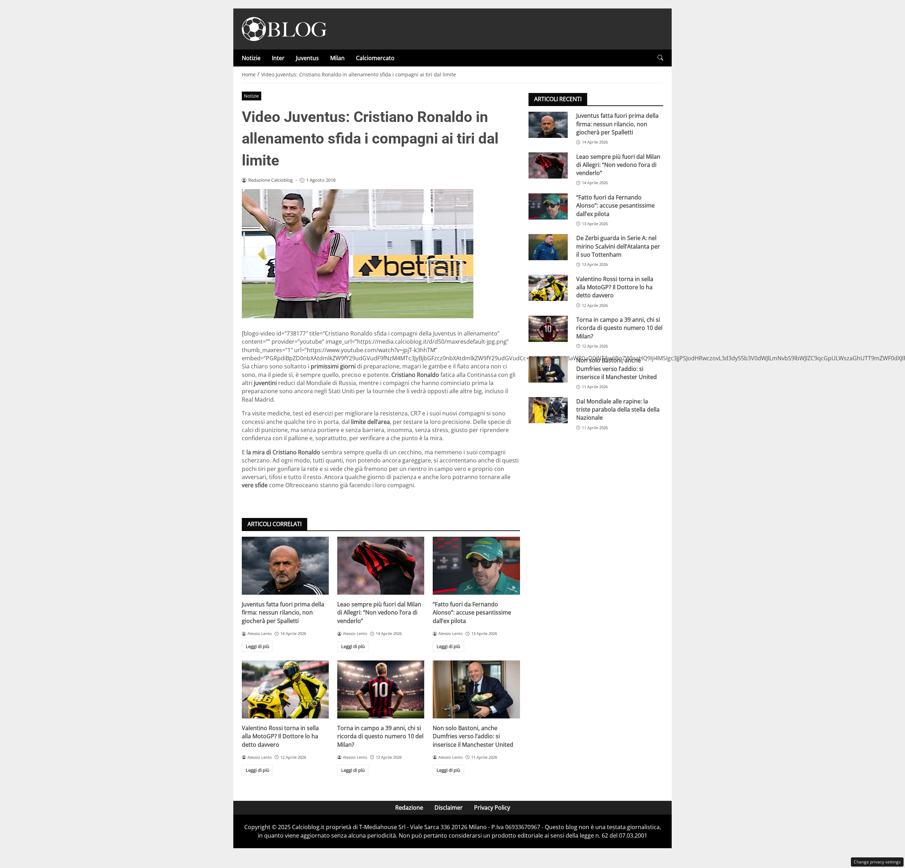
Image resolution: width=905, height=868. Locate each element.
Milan (337, 58)
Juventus (307, 58)
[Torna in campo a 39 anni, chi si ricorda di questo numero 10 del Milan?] (380, 689)
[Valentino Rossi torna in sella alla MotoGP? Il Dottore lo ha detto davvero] (285, 689)
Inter (278, 58)
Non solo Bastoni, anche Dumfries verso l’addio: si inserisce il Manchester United (473, 736)
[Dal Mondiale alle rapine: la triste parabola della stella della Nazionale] (548, 410)
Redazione (409, 807)
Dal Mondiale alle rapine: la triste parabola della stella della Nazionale (618, 409)
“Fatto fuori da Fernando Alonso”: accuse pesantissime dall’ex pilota (472, 612)
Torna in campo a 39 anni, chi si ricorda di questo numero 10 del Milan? (380, 736)
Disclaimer (448, 807)
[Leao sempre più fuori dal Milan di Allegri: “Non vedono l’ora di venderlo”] (380, 566)
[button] (660, 58)
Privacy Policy (492, 807)
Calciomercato (375, 58)
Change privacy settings (877, 862)
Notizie (251, 58)
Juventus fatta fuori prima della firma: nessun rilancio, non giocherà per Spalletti (283, 612)
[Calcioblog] (284, 28)
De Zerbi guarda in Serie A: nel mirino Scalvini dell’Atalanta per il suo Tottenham (618, 246)
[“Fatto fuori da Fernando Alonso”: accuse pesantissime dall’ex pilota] (476, 566)
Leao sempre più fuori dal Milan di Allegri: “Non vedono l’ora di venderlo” (379, 612)
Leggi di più (257, 646)
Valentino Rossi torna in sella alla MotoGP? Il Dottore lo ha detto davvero (280, 736)
